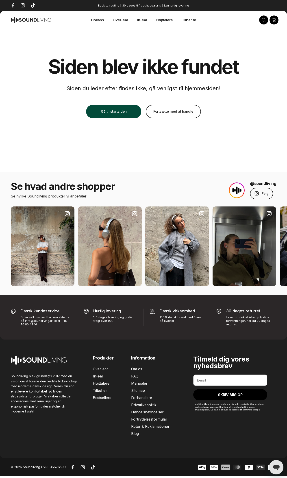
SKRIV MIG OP (230, 394)
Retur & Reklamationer (150, 426)
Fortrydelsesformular (149, 419)
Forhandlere (141, 397)
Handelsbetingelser (147, 412)
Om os (136, 369)
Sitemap (138, 390)
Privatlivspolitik (143, 405)
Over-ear (100, 369)
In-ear (98, 376)
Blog (135, 433)
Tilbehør (100, 390)
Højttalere (101, 383)
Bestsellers (102, 397)
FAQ (134, 376)
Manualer (139, 383)
